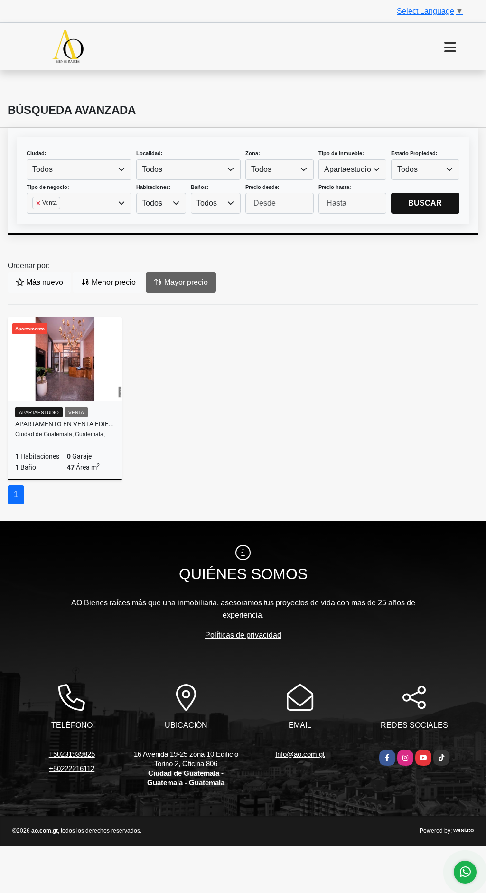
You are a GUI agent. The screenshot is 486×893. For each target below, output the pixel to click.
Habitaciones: (153, 187)
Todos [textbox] (42, 169)
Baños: (200, 187)
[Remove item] (39, 203)
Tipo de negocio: (48, 187)
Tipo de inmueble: (341, 153)
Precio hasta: (334, 187)
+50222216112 (71, 768)
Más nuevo (43, 282)
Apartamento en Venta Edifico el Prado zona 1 (64, 424)
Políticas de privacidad (243, 635)
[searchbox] (35, 218)
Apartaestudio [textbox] (347, 169)
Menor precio (113, 282)
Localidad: (149, 153)
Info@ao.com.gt (300, 754)
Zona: (252, 153)
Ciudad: (37, 153)
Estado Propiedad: (414, 153)
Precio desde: (262, 187)
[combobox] (79, 169)
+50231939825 (72, 754)
